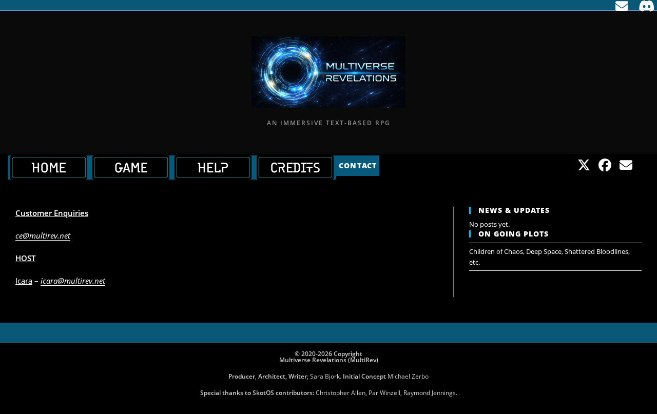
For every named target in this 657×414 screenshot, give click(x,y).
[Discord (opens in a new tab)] (643, 6)
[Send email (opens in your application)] (621, 6)
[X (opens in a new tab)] (583, 165)
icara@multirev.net (73, 280)
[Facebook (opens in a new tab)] (604, 165)
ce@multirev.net (42, 235)
